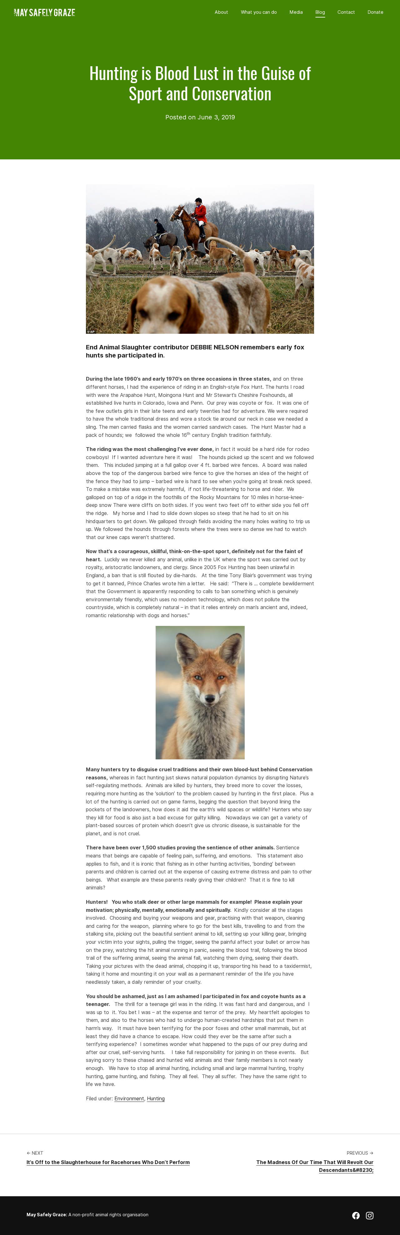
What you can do (259, 12)
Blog (320, 12)
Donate (375, 12)
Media (296, 12)
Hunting (156, 1099)
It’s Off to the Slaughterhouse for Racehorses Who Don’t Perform (108, 1162)
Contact (346, 12)
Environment (129, 1099)
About (221, 12)
